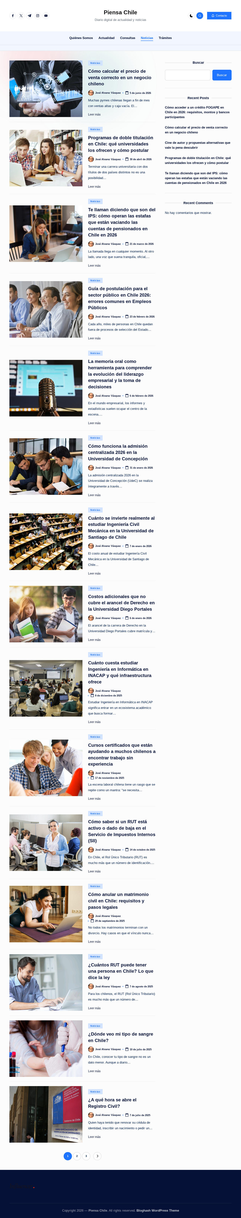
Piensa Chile (120, 12)
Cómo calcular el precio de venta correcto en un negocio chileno (119, 77)
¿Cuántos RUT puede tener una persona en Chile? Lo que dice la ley (120, 971)
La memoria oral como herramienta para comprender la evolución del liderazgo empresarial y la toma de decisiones (120, 374)
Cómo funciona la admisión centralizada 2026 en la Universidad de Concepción (118, 452)
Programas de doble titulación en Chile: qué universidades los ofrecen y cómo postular (120, 144)
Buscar (198, 62)
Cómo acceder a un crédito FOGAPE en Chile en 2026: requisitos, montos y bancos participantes (197, 112)
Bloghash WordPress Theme (158, 1210)
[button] (219, 16)
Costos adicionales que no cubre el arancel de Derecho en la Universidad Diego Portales (121, 603)
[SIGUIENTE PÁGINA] (97, 1156)
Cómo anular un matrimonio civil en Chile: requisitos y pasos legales (118, 901)
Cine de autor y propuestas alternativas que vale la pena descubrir (197, 145)
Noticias (95, 63)
